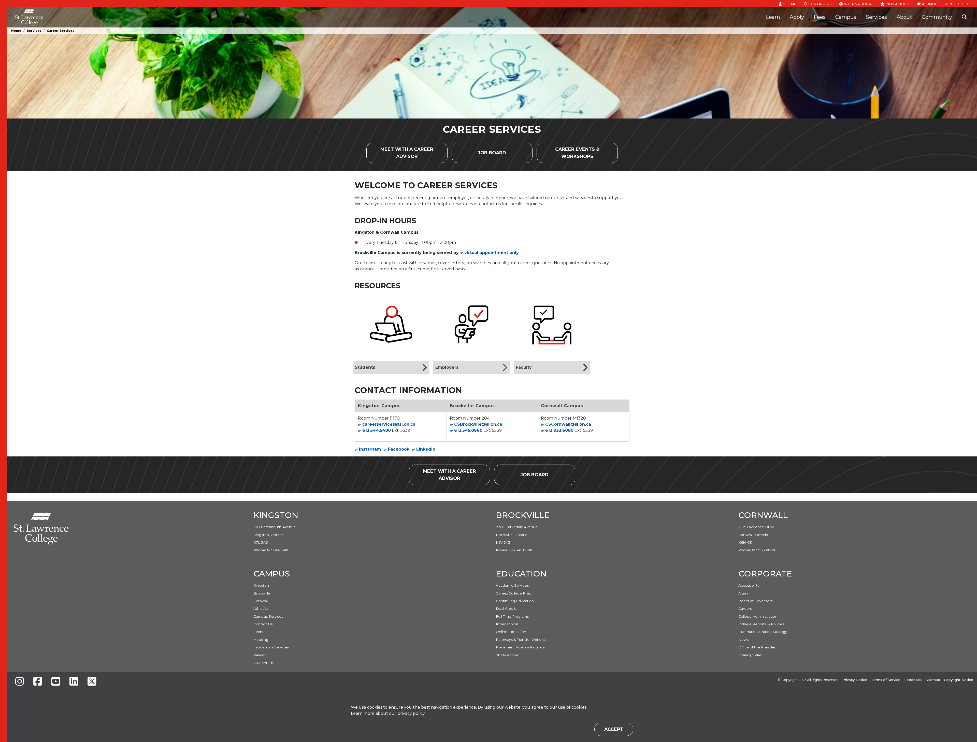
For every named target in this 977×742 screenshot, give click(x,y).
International (858, 4)
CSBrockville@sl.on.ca (478, 424)
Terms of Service (885, 680)
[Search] (964, 17)
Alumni (928, 4)
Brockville (261, 593)
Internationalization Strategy (762, 632)
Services (876, 17)
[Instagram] (19, 682)
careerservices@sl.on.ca (388, 424)
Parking (260, 655)
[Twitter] (91, 682)
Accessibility (748, 585)
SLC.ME (789, 4)
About (904, 17)
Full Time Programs (512, 616)
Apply (797, 17)
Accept (613, 729)
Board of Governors (755, 601)
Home (16, 31)
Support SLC (956, 4)
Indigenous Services (271, 647)
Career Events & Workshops (586, 152)
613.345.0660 (468, 430)
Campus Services (268, 616)
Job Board (497, 154)
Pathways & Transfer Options (520, 639)
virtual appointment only (491, 252)
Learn (773, 17)
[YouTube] (55, 682)
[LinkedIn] (73, 682)
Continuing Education (515, 601)
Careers (745, 608)
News (743, 639)
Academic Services (512, 585)
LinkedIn (425, 449)
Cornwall (260, 601)
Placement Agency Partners (520, 647)
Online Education (511, 632)
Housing (260, 639)
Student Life (264, 663)
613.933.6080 (559, 430)
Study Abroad (508, 655)
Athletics (260, 608)
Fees (820, 17)
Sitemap (933, 680)
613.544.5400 (376, 430)
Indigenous (896, 4)
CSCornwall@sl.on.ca (568, 424)
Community (937, 17)
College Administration (757, 616)
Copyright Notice (958, 680)
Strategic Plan (750, 655)
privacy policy (411, 713)
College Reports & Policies (761, 624)
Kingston (261, 585)
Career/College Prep (513, 593)
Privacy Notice (854, 680)
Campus (845, 17)
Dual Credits (506, 608)
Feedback (913, 680)
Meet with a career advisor (413, 152)
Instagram (370, 449)
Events (259, 632)
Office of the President (758, 647)
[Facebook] (37, 682)
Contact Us (819, 4)
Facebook (398, 449)
